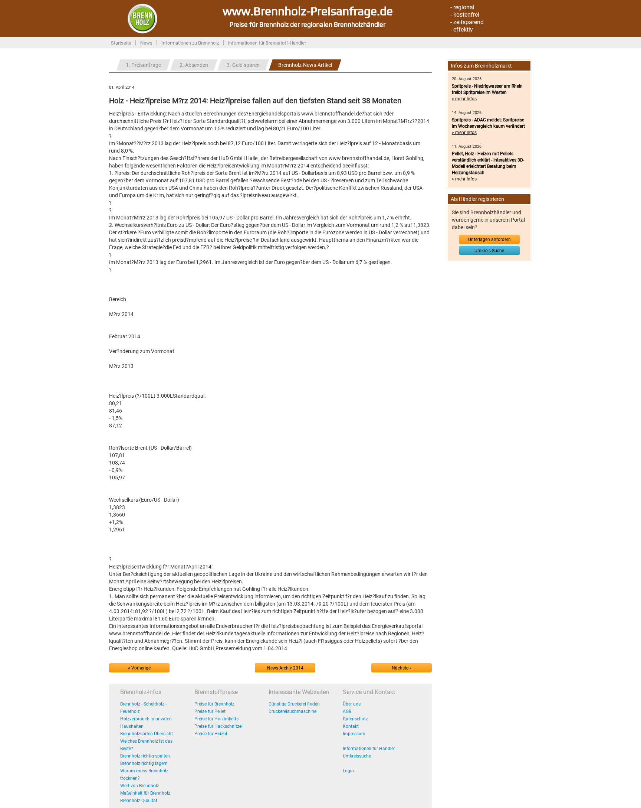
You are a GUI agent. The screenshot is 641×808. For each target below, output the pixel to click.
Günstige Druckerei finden (294, 704)
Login (348, 770)
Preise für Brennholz (214, 704)
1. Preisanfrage (143, 65)
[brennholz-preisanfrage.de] (142, 18)
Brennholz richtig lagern (144, 763)
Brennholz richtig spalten (145, 756)
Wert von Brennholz (139, 785)
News (146, 43)
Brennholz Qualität (138, 800)
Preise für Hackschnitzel (218, 726)
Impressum (354, 733)
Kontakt (351, 726)
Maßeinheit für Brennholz (145, 793)
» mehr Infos (464, 98)
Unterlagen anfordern (489, 239)
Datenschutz (355, 718)
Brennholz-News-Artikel (305, 65)
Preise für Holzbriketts (216, 718)
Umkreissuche (357, 756)
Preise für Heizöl (210, 733)
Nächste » (402, 668)
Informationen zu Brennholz (190, 43)
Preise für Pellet (210, 711)
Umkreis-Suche (489, 250)
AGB (347, 711)
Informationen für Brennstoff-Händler (267, 43)
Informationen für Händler (369, 748)
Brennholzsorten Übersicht (146, 733)
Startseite (121, 43)
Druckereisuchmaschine (292, 711)
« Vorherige (139, 668)
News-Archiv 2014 (285, 668)
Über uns (352, 704)
